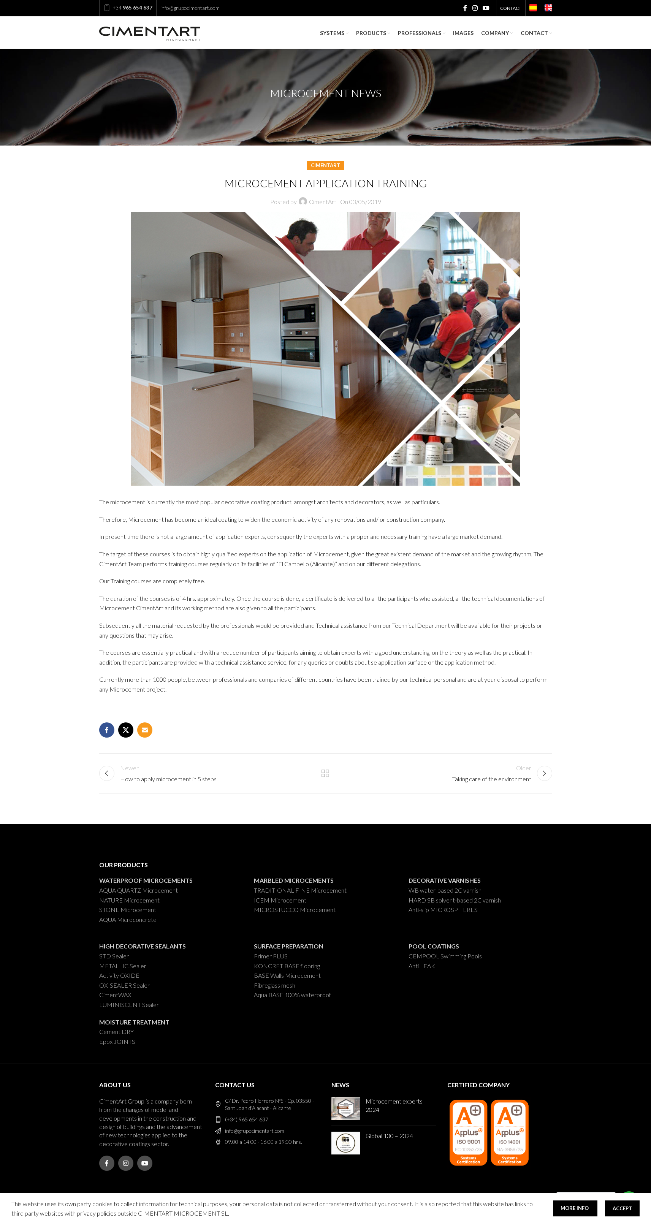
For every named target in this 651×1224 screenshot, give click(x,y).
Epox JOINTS (117, 1041)
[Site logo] (149, 32)
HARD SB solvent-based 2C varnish (455, 900)
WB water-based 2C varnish (445, 890)
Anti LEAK (422, 965)
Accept (622, 1208)
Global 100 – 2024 (389, 1135)
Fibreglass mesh (274, 985)
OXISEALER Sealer (124, 985)
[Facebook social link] (465, 8)
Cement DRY (116, 1031)
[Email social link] (144, 730)
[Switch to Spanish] (533, 9)
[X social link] (125, 730)
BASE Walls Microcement (287, 975)
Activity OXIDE (119, 975)
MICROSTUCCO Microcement (295, 909)
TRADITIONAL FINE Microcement (300, 890)
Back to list (325, 773)
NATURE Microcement (129, 900)
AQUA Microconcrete (128, 919)
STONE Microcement (127, 909)
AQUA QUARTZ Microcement (138, 890)
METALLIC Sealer (122, 965)
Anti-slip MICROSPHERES (443, 909)
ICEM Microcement (280, 900)
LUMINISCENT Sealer (129, 1004)
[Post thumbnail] (345, 1108)
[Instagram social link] (475, 8)
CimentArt (325, 165)
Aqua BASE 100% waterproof (292, 994)
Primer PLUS (271, 956)
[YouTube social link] (486, 8)
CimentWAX (115, 994)
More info (575, 1208)
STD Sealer (114, 956)
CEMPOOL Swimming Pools (445, 956)
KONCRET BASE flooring (287, 965)
